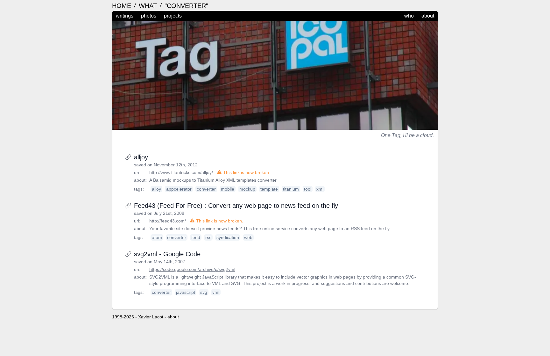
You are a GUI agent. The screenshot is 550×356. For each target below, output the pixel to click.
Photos (148, 15)
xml (319, 189)
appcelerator (179, 189)
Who (409, 15)
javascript (185, 292)
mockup (247, 189)
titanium (291, 189)
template (269, 189)
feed (195, 237)
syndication (227, 237)
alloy (156, 189)
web (248, 237)
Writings (124, 15)
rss (208, 237)
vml (215, 292)
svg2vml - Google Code (167, 254)
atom (157, 237)
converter (206, 189)
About (427, 15)
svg (203, 292)
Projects (173, 15)
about (173, 316)
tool (307, 189)
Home (122, 5)
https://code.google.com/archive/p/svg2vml (192, 269)
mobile (227, 189)
